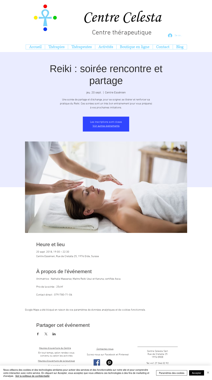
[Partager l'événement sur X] (46, 334)
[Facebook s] (97, 362)
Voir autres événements (106, 126)
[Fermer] (208, 372)
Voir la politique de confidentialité (32, 376)
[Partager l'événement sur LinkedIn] (54, 334)
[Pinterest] (109, 362)
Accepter (196, 373)
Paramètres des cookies (171, 373)
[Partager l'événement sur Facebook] (37, 334)
